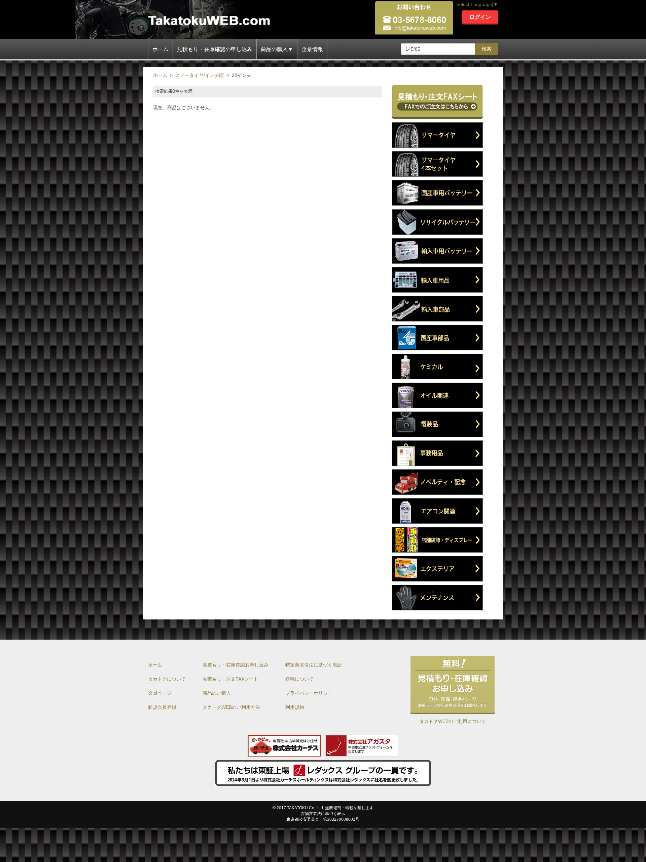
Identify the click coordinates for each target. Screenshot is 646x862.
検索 (486, 48)
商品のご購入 (217, 693)
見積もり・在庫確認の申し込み (214, 49)
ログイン (480, 17)
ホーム (160, 49)
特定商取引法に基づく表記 (313, 664)
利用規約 (294, 707)
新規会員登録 (162, 707)
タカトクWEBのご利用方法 (231, 707)
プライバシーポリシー (308, 693)
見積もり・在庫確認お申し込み (235, 664)
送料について (299, 679)
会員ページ (160, 693)
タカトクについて (167, 679)
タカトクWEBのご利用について (452, 721)
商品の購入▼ (277, 49)
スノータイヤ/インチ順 (199, 75)
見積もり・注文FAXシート (230, 679)
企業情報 (312, 49)
